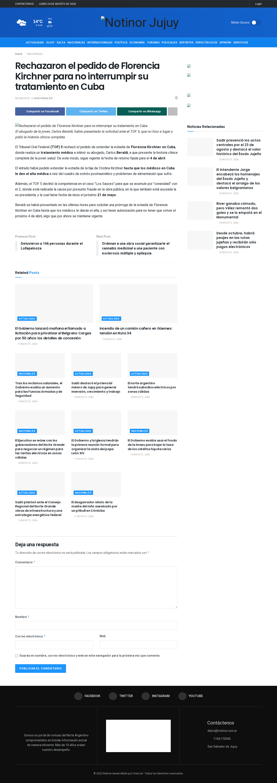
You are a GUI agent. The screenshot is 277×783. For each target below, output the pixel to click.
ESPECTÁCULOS (206, 42)
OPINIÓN (225, 42)
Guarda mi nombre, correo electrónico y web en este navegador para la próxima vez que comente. (89, 655)
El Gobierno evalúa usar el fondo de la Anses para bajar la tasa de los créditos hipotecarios (152, 444)
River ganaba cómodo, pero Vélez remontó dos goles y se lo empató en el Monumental (239, 210)
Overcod (138, 773)
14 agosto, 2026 (140, 454)
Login (258, 4)
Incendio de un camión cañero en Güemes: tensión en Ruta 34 (136, 331)
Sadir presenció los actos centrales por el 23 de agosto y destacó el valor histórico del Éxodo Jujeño (238, 147)
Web (103, 636)
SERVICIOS (240, 42)
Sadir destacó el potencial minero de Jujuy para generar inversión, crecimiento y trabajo (95, 387)
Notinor (107, 773)
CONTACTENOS (24, 4)
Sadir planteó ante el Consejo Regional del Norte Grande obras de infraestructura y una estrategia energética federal (38, 508)
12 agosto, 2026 (27, 520)
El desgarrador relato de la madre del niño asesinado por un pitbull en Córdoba (94, 506)
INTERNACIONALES (100, 42)
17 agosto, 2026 (83, 459)
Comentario (25, 562)
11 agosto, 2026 (83, 516)
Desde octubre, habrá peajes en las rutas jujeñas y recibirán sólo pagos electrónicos (236, 240)
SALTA (61, 42)
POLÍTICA (121, 42)
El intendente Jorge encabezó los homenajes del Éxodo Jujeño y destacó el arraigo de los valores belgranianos (238, 178)
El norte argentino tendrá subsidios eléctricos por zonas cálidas (152, 387)
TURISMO (153, 42)
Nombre (22, 617)
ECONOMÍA (137, 42)
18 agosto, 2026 (83, 397)
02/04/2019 (22, 98)
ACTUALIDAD (35, 42)
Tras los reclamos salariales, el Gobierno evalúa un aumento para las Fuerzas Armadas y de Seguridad (38, 389)
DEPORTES (186, 42)
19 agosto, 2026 (27, 344)
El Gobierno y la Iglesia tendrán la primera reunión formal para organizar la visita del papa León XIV (95, 446)
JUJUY (50, 42)
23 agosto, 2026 (228, 159)
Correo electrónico (30, 636)
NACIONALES (76, 42)
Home (18, 54)
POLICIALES (169, 42)
